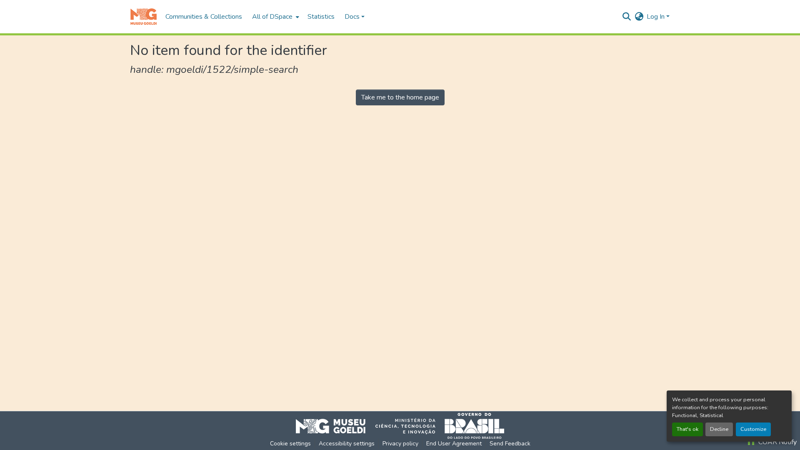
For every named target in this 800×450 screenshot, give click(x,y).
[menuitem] (274, 16)
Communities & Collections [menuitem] (203, 16)
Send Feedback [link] (510, 444)
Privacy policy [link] (400, 444)
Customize (753, 429)
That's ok (687, 429)
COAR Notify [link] (777, 442)
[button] (143, 16)
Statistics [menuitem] (321, 16)
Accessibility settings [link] (347, 444)
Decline (719, 429)
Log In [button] (656, 16)
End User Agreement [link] (454, 444)
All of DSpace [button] (272, 16)
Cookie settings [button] (290, 444)
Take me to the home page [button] (400, 97)
